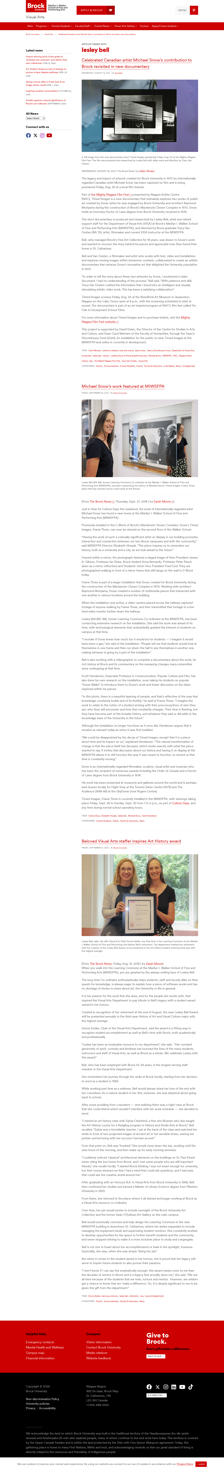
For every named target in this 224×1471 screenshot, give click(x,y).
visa (141, 1296)
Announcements (111, 366)
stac (91, 361)
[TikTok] (190, 1387)
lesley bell (97, 355)
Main (30, 26)
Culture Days (180, 803)
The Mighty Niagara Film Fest (107, 361)
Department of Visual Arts (183, 350)
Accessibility (47, 1408)
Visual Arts (35, 17)
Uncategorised (188, 366)
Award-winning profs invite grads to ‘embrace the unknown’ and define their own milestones (46, 60)
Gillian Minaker (147, 171)
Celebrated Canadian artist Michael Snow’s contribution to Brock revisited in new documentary (97, 34)
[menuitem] (96, 10)
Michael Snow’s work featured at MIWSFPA (123, 386)
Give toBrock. (157, 1338)
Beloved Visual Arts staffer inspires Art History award (131, 841)
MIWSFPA (167, 355)
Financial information (40, 1358)
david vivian (140, 350)
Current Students (127, 366)
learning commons (110, 1296)
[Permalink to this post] (140, 151)
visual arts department (154, 1296)
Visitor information (99, 1342)
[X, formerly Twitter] (35, 135)
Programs (41, 26)
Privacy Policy (185, 1464)
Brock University (33, 34)
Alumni (99, 366)
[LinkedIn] (173, 1387)
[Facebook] (28, 135)
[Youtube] (49, 135)
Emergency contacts (40, 1342)
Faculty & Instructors (153, 366)
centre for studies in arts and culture (117, 350)
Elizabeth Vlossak (108, 815)
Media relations (96, 1353)
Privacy (30, 1408)
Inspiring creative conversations (42, 90)
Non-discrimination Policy (42, 1399)
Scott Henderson (149, 815)
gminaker (119, 73)
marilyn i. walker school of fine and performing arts (125, 355)
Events (139, 366)
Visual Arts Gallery (124, 26)
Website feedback (98, 1358)
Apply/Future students (164, 26)
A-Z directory (155, 1395)
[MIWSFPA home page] (47, 6)
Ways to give (155, 1356)
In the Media (168, 366)
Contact (144, 26)
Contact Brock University (103, 1347)
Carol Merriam (94, 350)
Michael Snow (154, 355)
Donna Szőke (94, 1296)
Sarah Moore (162, 501)
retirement (133, 1296)
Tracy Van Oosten (129, 361)
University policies (38, 1403)
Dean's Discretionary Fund (158, 350)
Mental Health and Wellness (45, 1347)
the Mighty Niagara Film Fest (110, 194)
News (178, 366)
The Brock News (101, 501)
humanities (86, 355)
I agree (201, 1464)
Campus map (35, 1353)
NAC (175, 355)
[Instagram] (42, 135)
